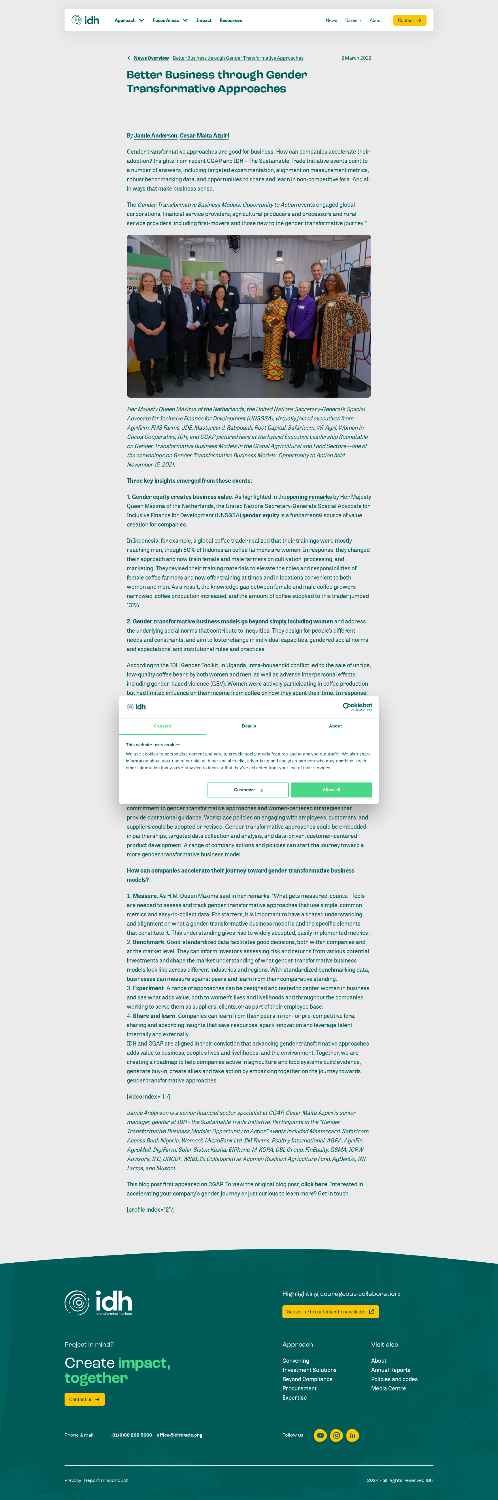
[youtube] (320, 1435)
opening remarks (309, 497)
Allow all (331, 789)
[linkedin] (353, 1435)
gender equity (260, 515)
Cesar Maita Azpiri (204, 135)
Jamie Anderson (156, 135)
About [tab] (335, 725)
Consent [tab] (162, 725)
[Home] (85, 20)
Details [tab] (249, 725)
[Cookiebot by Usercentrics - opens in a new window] (347, 707)
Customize (245, 789)
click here (314, 1184)
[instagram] (337, 1435)
